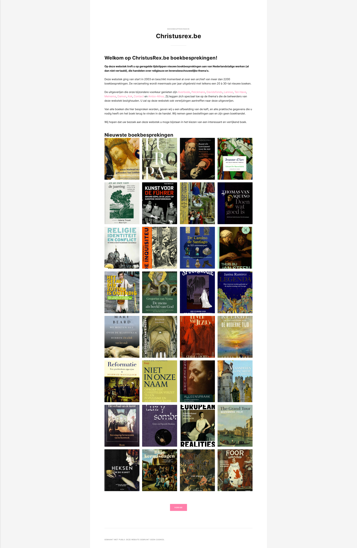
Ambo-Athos (156, 96)
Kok (130, 96)
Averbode (184, 92)
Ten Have (240, 92)
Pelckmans (198, 92)
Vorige (178, 507)
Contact (139, 96)
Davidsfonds (214, 92)
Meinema (110, 96)
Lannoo (228, 92)
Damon (121, 96)
